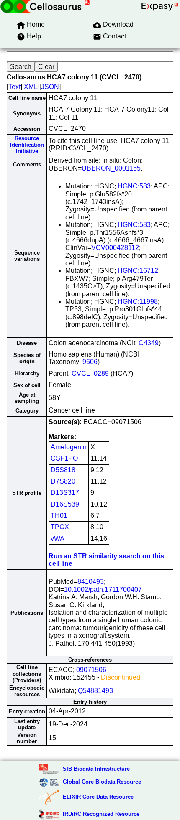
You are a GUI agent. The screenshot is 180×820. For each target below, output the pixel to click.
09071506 (91, 669)
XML (31, 86)
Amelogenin (69, 447)
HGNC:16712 (138, 270)
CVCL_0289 (90, 373)
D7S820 (63, 481)
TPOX (60, 526)
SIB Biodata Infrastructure (96, 769)
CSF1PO (64, 458)
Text (14, 86)
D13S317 (65, 492)
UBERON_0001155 (111, 168)
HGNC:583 (134, 186)
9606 (90, 361)
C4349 (149, 342)
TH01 (59, 515)
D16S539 (65, 504)
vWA (57, 538)
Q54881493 (95, 690)
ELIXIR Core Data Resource (98, 797)
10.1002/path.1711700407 (103, 589)
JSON (50, 86)
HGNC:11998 (138, 301)
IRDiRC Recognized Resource (101, 814)
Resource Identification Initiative (27, 144)
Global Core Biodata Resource (102, 782)
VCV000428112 (115, 247)
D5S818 (63, 470)
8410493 (90, 581)
